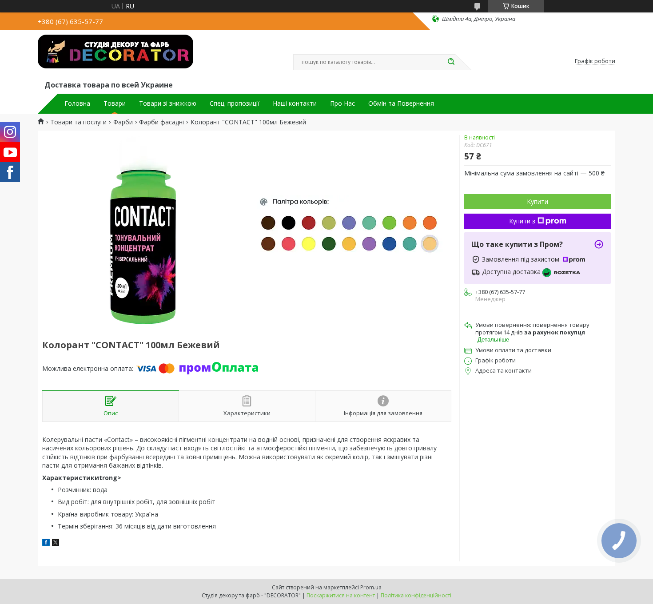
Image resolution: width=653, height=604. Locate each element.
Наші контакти (295, 103)
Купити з (522, 221)
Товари (115, 103)
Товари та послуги (78, 122)
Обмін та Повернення (401, 103)
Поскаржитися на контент (341, 595)
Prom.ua (371, 587)
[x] (55, 543)
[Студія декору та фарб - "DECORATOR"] (115, 57)
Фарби (123, 122)
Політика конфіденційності (416, 595)
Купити (537, 201)
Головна (77, 103)
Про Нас (342, 103)
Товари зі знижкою (167, 103)
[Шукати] (451, 62)
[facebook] (46, 543)
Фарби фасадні (161, 122)
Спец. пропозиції (234, 103)
